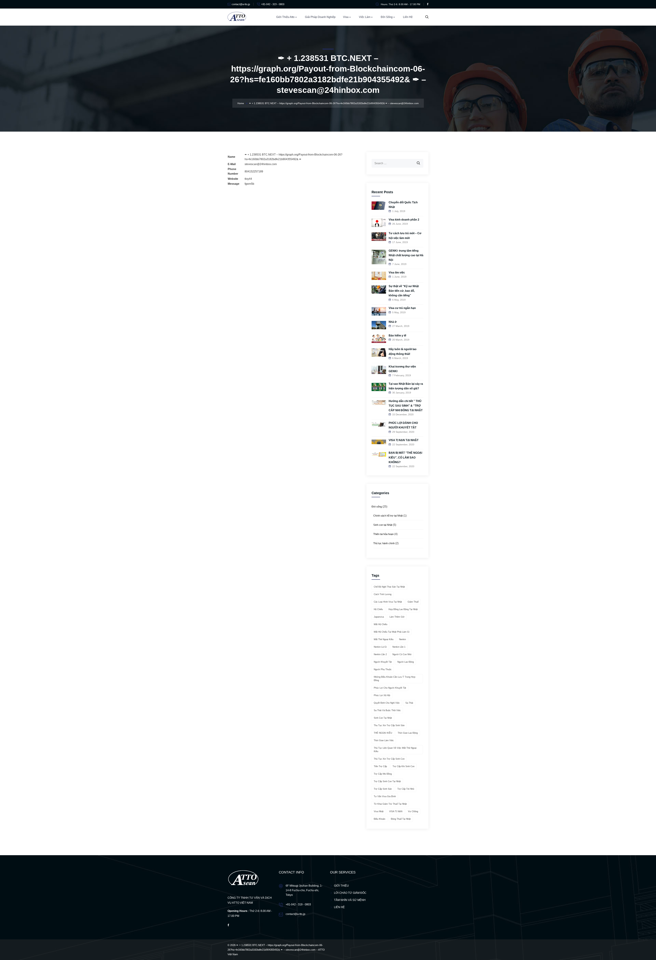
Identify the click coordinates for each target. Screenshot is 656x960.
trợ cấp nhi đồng (383, 774)
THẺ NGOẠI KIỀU (383, 733)
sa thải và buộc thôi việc (387, 710)
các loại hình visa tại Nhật (388, 602)
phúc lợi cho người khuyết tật (390, 688)
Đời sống (387, 17)
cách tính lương (382, 594)
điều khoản (379, 819)
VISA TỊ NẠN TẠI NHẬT (404, 440)
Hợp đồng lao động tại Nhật (403, 609)
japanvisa (379, 617)
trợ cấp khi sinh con (403, 766)
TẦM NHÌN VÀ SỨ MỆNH (350, 900)
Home (240, 103)
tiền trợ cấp (380, 766)
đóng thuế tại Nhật (401, 819)
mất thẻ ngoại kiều (383, 639)
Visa (345, 17)
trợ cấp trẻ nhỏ (405, 789)
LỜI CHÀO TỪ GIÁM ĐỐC (350, 892)
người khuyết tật (383, 662)
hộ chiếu (378, 609)
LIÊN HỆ (339, 907)
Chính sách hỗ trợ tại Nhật (388, 515)
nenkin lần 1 (398, 647)
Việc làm (364, 17)
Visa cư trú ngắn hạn (402, 308)
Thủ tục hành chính (384, 543)
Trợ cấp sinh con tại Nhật (387, 781)
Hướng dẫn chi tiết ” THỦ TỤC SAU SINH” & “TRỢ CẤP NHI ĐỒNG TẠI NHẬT (406, 406)
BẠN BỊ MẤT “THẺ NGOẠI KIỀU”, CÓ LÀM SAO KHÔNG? (405, 457)
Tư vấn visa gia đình (385, 796)
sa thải (409, 703)
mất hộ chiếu (380, 624)
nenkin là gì (380, 647)
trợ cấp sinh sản (383, 789)
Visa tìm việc (397, 272)
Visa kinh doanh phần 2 (404, 219)
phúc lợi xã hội (382, 695)
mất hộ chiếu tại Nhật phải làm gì (391, 632)
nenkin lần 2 (380, 654)
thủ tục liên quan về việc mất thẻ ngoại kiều (395, 750)
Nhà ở (393, 321)
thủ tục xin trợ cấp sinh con (389, 759)
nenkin (402, 639)
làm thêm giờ (397, 617)
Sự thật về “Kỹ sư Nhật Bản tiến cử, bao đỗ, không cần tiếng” (404, 291)
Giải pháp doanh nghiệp (320, 17)
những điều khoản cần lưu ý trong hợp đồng (394, 679)
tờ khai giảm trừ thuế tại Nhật (390, 804)
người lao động (405, 662)
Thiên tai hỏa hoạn (383, 534)
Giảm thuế (413, 602)
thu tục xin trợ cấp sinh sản (389, 725)
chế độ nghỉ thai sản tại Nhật (389, 586)
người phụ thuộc (383, 669)
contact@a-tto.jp (241, 4)
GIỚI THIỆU (341, 885)
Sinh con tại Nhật (382, 524)
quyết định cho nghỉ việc (387, 703)
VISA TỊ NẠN (395, 811)
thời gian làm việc (384, 740)
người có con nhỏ (401, 654)
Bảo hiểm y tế (397, 335)
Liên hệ (408, 17)
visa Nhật (379, 811)
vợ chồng (413, 811)
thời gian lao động (408, 733)
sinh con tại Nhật (383, 718)
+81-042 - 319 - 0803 (272, 4)
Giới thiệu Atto (285, 17)
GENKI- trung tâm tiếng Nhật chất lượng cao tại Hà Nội (406, 255)
